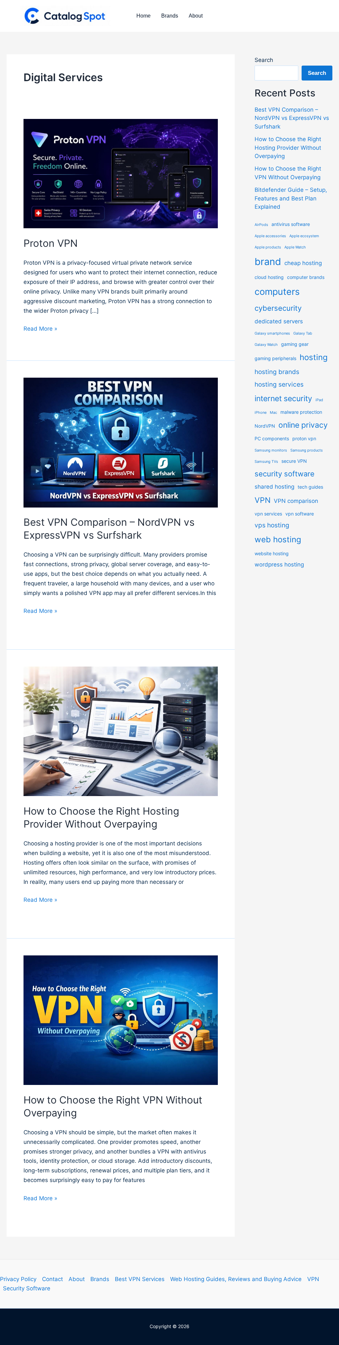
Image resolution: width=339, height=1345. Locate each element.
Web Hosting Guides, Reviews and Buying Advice (236, 1279)
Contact (52, 1279)
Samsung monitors (271, 450)
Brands (169, 16)
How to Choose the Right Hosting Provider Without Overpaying (288, 147)
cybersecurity (278, 308)
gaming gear (295, 344)
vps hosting (272, 525)
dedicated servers (279, 321)
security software (285, 473)
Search (264, 60)
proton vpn (304, 438)
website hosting (272, 553)
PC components (272, 438)
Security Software (26, 1288)
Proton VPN (51, 243)
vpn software (299, 513)
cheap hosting (303, 263)
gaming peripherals (275, 358)
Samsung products (306, 450)
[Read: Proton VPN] (121, 173)
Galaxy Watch (266, 345)
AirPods (261, 225)
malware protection (301, 412)
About (196, 16)
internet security (283, 398)
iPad (319, 400)
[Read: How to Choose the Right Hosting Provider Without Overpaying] (121, 730)
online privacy (303, 425)
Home (143, 16)
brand (268, 261)
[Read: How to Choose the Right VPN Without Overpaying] (121, 1019)
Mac (273, 412)
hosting (314, 357)
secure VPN (294, 461)
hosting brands (277, 372)
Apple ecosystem (304, 236)
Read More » (40, 329)
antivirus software (290, 224)
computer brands (305, 277)
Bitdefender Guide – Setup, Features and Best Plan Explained (291, 198)
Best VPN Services (140, 1279)
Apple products (268, 247)
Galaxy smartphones (272, 333)
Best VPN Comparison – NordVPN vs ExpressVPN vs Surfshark (292, 118)
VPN (262, 500)
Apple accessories (270, 236)
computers (277, 291)
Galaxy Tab (302, 333)
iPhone (260, 412)
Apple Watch (295, 247)
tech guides (310, 487)
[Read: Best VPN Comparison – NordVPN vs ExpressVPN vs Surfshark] (121, 442)
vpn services (268, 513)
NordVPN (265, 426)
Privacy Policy (18, 1279)
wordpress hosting (279, 564)
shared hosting (274, 486)
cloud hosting (269, 277)
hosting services (279, 384)
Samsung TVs (266, 461)
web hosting (278, 539)
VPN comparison (296, 501)
